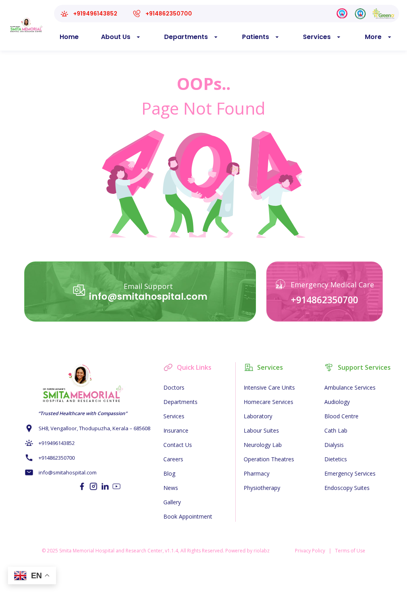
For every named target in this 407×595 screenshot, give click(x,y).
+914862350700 (324, 300)
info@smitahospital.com (148, 296)
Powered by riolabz (247, 550)
